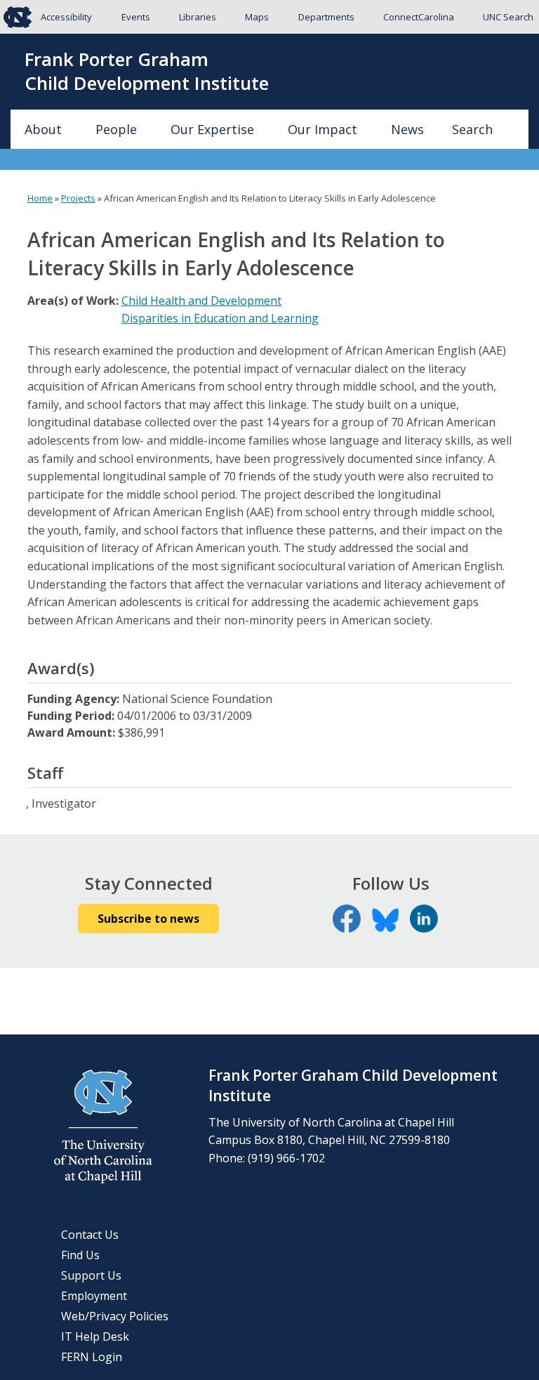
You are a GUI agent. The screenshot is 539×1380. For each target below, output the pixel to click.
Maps (257, 17)
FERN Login (91, 1357)
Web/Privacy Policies (114, 1316)
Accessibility (66, 17)
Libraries (197, 17)
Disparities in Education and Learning (220, 318)
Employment (94, 1295)
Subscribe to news (148, 918)
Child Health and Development (201, 300)
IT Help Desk (95, 1336)
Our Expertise (212, 129)
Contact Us (90, 1234)
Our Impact (322, 129)
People (116, 129)
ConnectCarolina (418, 17)
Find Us (80, 1255)
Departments (326, 17)
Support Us (91, 1275)
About (43, 129)
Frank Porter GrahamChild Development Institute (147, 72)
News (407, 129)
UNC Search (508, 17)
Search (472, 129)
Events (135, 17)
